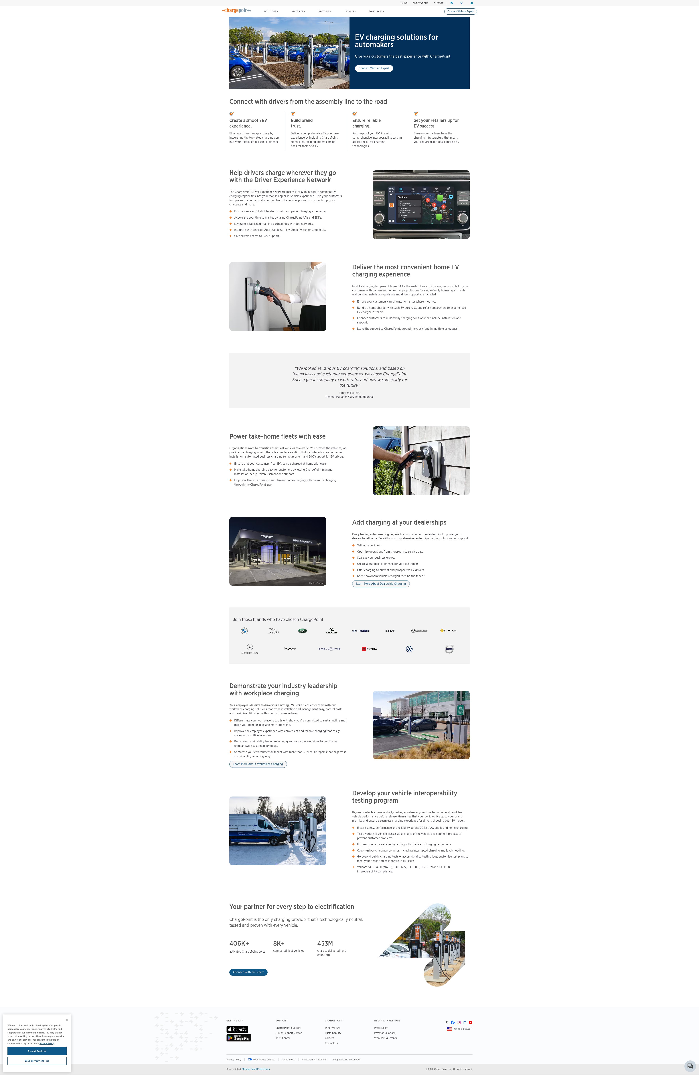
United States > (463, 1028)
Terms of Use (288, 1059)
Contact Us (331, 1043)
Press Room (381, 1027)
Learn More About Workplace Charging (258, 764)
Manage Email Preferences (256, 1069)
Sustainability (333, 1033)
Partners (324, 11)
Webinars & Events (385, 1038)
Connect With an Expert (460, 11)
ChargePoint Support (288, 1027)
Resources (376, 11)
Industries (270, 11)
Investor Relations (385, 1033)
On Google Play (238, 1037)
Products (298, 11)
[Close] (67, 1020)
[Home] (236, 10)
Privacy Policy (233, 1059)
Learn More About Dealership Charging (381, 583)
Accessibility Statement (314, 1059)
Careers (329, 1038)
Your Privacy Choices (264, 1059)
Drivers (350, 11)
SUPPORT (438, 3)
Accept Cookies (37, 1051)
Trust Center (283, 1038)
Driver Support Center (289, 1033)
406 (235, 943)
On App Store (237, 1029)
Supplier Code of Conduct (346, 1059)
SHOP (404, 3)
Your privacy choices (37, 1060)
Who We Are (332, 1027)
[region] (37, 1043)
